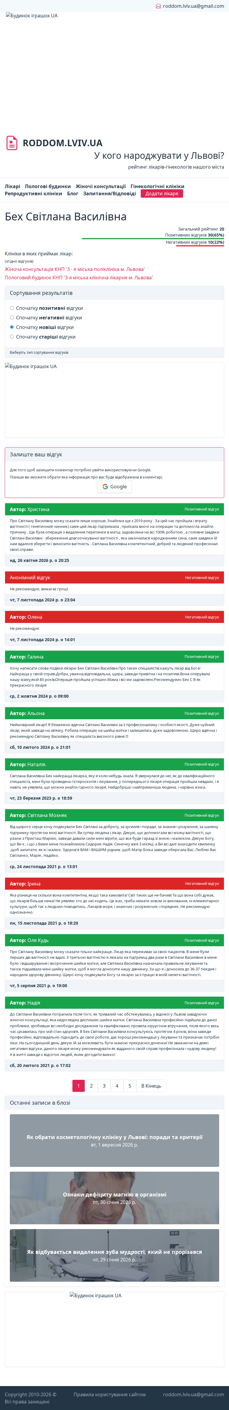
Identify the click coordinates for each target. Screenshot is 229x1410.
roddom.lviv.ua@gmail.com (193, 6)
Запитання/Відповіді (109, 193)
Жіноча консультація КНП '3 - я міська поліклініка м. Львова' (75, 269)
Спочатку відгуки (49, 308)
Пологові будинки (48, 186)
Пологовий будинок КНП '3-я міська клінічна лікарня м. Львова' (79, 277)
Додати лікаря (162, 193)
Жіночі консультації (101, 186)
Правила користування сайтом (110, 1394)
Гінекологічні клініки (158, 186)
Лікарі (12, 186)
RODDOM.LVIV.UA (63, 143)
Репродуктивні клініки (33, 193)
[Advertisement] (114, 84)
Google (118, 486)
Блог (72, 193)
